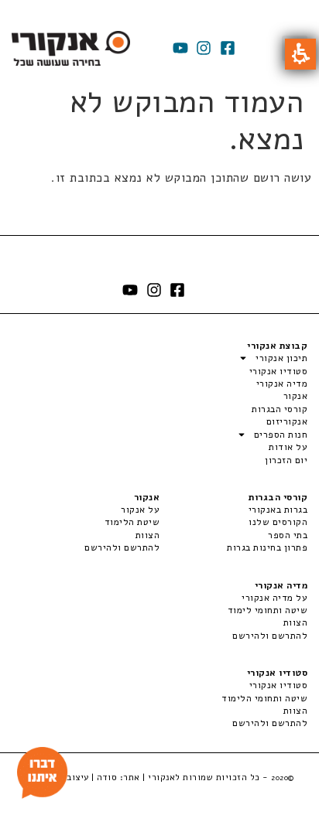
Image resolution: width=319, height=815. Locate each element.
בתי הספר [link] (287, 535)
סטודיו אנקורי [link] (278, 685)
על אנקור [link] (140, 509)
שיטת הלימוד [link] (132, 522)
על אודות (288, 447)
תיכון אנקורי (281, 358)
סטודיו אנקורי (278, 371)
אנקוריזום (286, 421)
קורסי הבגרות (279, 409)
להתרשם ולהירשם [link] (122, 547)
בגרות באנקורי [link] (278, 509)
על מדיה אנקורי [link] (274, 597)
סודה (107, 777)
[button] (300, 54)
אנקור (295, 395)
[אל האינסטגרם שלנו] (203, 48)
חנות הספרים (280, 434)
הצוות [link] (147, 535)
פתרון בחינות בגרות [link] (267, 547)
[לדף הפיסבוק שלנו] (227, 48)
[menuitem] (233, 509)
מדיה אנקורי (281, 383)
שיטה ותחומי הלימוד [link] (264, 698)
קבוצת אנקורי (277, 345)
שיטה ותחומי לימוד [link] (267, 610)
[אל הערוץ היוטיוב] (180, 48)
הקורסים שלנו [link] (278, 522)
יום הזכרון (286, 460)
